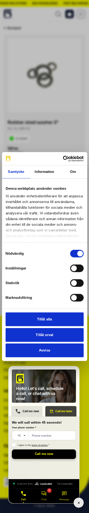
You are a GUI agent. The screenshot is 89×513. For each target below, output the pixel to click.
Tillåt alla (44, 319)
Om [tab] (73, 172)
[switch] (77, 268)
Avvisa (44, 350)
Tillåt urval (44, 335)
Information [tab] (44, 172)
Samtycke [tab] (16, 172)
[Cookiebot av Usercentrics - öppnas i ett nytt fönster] (63, 159)
